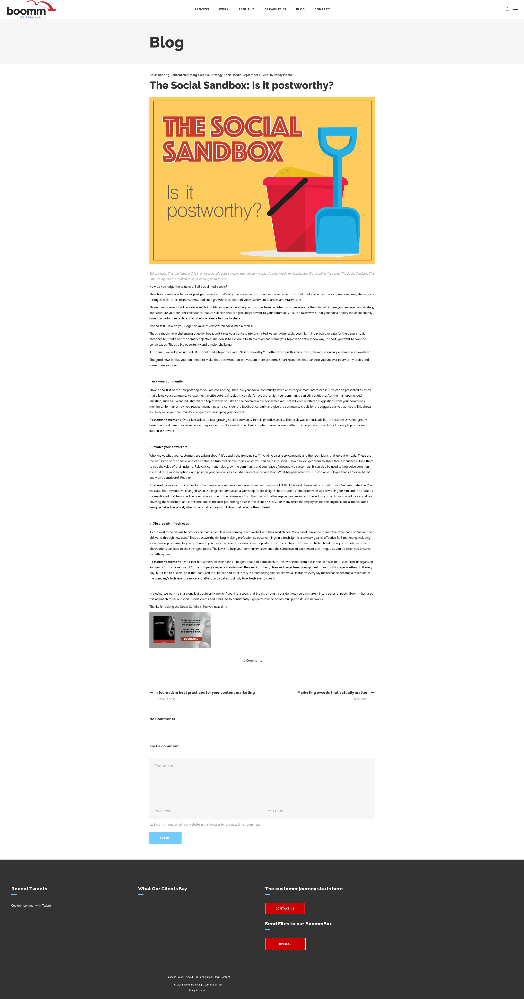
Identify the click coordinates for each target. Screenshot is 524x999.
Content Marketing (184, 75)
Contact (225, 977)
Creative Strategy (210, 75)
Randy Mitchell (284, 75)
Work (181, 977)
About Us (191, 977)
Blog (216, 977)
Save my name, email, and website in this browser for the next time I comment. (207, 824)
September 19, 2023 (255, 75)
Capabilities (205, 977)
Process (171, 977)
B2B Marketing (159, 75)
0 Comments (253, 660)
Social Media (232, 75)
